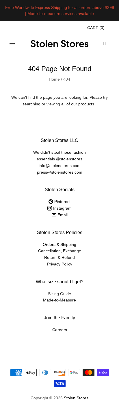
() (96, 27)
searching (31, 104)
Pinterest (61, 201)
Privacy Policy (59, 264)
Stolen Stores (76, 398)
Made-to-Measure (59, 300)
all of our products (77, 104)
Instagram (62, 208)
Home (54, 79)
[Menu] (12, 43)
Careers (59, 329)
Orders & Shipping (59, 244)
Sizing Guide (59, 293)
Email (62, 214)
